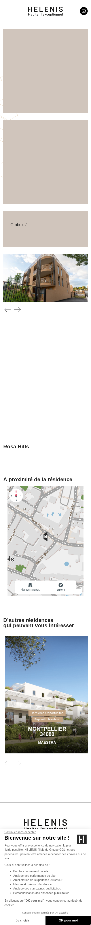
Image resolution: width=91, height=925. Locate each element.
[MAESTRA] (45, 695)
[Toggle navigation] (9, 11)
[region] (45, 541)
